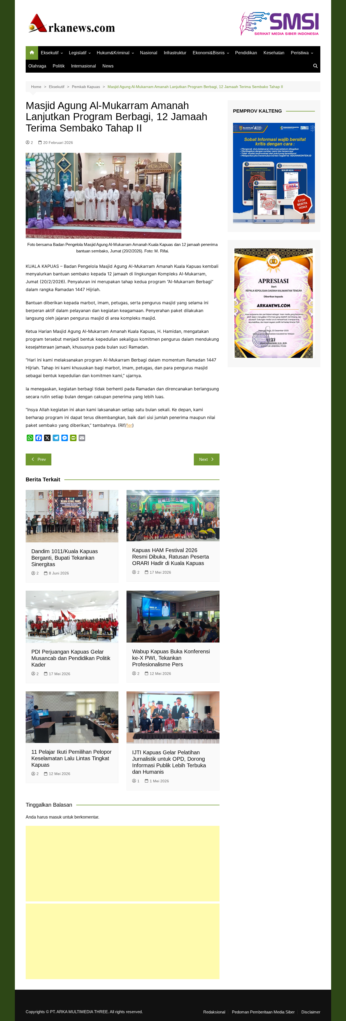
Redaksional (214, 1012)
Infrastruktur (175, 52)
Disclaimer (310, 1012)
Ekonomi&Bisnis (209, 52)
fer (129, 425)
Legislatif (77, 52)
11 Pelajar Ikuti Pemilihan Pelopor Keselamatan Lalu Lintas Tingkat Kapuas (71, 758)
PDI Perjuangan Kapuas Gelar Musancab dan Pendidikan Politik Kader (70, 658)
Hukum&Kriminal (113, 52)
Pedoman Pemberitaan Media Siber (263, 1012)
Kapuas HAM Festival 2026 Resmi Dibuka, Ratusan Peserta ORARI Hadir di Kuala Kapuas (170, 556)
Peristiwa (300, 52)
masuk (55, 817)
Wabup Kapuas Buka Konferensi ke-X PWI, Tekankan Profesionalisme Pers (171, 657)
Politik (59, 66)
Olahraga (37, 66)
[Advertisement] (122, 863)
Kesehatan (274, 52)
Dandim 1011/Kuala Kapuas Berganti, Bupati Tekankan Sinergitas (64, 557)
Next (203, 459)
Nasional (148, 52)
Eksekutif (49, 52)
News (108, 66)
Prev (42, 459)
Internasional (83, 66)
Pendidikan (246, 52)
